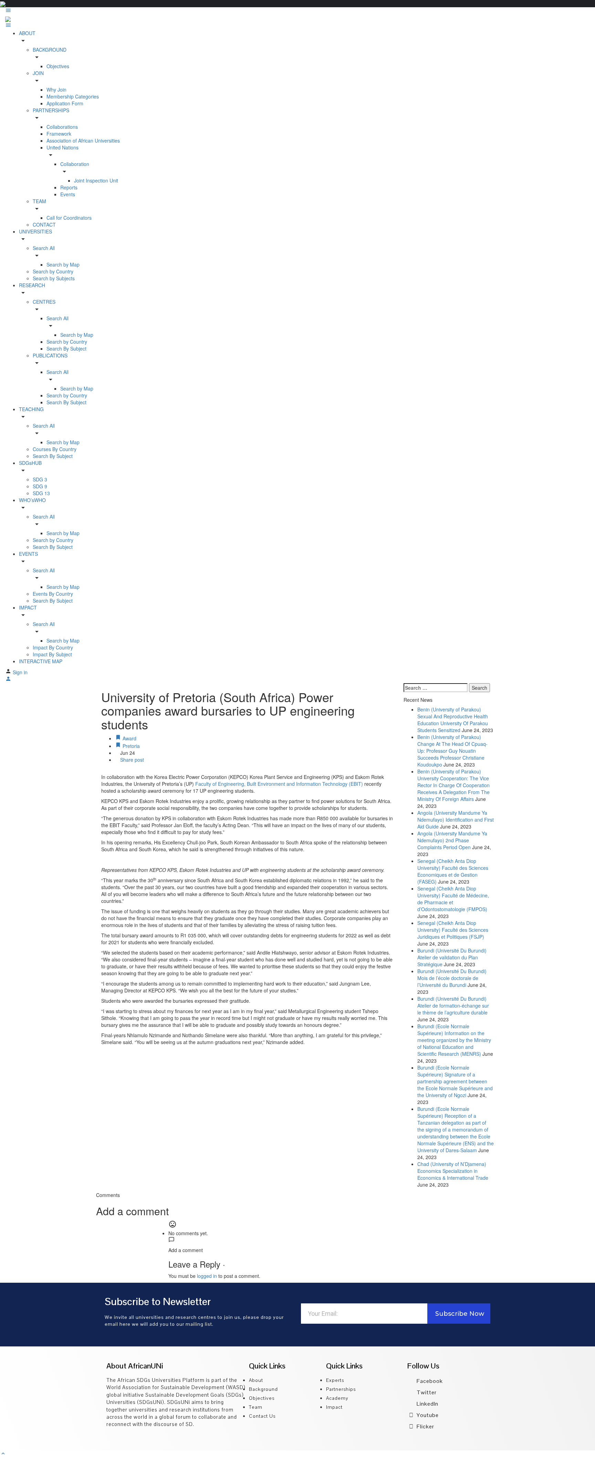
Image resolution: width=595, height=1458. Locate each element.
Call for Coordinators (69, 217)
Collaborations (62, 126)
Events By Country (53, 593)
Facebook (429, 1381)
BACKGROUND (49, 49)
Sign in (20, 672)
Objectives (57, 66)
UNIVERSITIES (35, 231)
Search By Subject (66, 348)
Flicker (424, 1426)
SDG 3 (40, 479)
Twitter (426, 1392)
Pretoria (130, 745)
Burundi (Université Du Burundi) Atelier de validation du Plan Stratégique (452, 957)
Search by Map (63, 264)
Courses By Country (54, 449)
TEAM (39, 201)
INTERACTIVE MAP (40, 661)
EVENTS (28, 553)
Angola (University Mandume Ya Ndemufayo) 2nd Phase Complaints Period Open (452, 840)
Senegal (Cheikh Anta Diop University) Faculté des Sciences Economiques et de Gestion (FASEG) (452, 871)
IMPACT (28, 607)
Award (128, 738)
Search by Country (53, 271)
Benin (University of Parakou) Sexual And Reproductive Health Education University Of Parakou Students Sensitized (452, 719)
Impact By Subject (52, 654)
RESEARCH (32, 285)
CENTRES (44, 301)
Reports (68, 187)
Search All (44, 247)
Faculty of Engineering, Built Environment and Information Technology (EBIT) (279, 783)
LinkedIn (426, 1403)
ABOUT (27, 33)
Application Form (64, 103)
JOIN (38, 73)
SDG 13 (41, 493)
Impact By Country (53, 647)
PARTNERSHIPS (51, 110)
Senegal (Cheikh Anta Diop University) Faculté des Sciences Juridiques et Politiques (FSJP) (452, 929)
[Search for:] (436, 687)
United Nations (62, 147)
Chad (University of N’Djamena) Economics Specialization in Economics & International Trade (452, 1170)
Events (67, 194)
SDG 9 (40, 486)
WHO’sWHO (32, 500)
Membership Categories (72, 96)
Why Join (56, 89)
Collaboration (74, 163)
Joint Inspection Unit (96, 180)
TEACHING (31, 409)
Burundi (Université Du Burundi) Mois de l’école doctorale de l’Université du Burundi (452, 978)
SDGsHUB (30, 462)
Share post (131, 759)
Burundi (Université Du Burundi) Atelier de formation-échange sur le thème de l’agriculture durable (453, 1005)
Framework (58, 133)
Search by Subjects (54, 278)
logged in (207, 1275)
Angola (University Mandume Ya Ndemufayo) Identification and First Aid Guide (455, 819)
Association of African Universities (83, 140)
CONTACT (44, 224)
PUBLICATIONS (50, 355)
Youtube (427, 1415)
